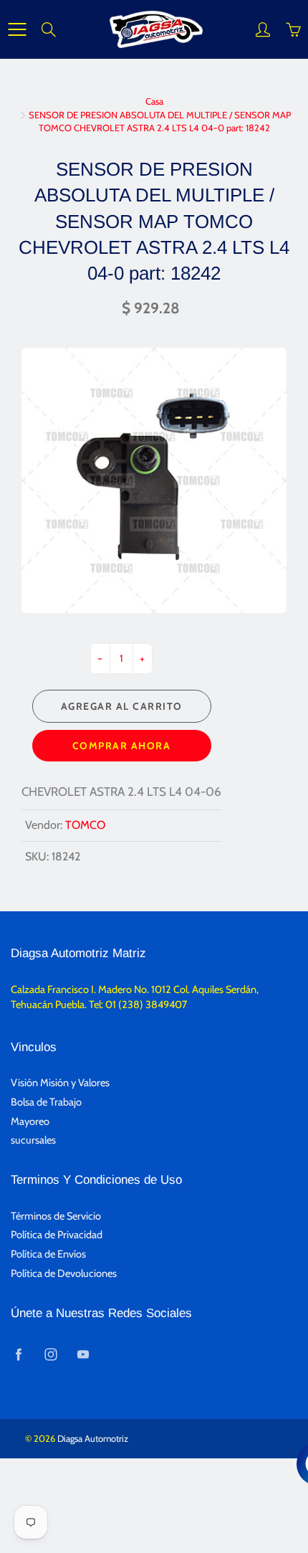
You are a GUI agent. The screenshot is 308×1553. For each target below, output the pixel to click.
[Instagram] (50, 1354)
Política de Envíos (48, 1254)
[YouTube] (82, 1354)
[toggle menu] (16, 29)
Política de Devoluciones (64, 1273)
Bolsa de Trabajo (46, 1102)
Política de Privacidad (56, 1234)
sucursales (33, 1140)
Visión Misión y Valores (60, 1082)
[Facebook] (18, 1354)
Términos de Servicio (56, 1216)
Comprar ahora (121, 745)
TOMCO (85, 825)
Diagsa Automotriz (92, 1438)
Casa (154, 101)
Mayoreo (30, 1121)
